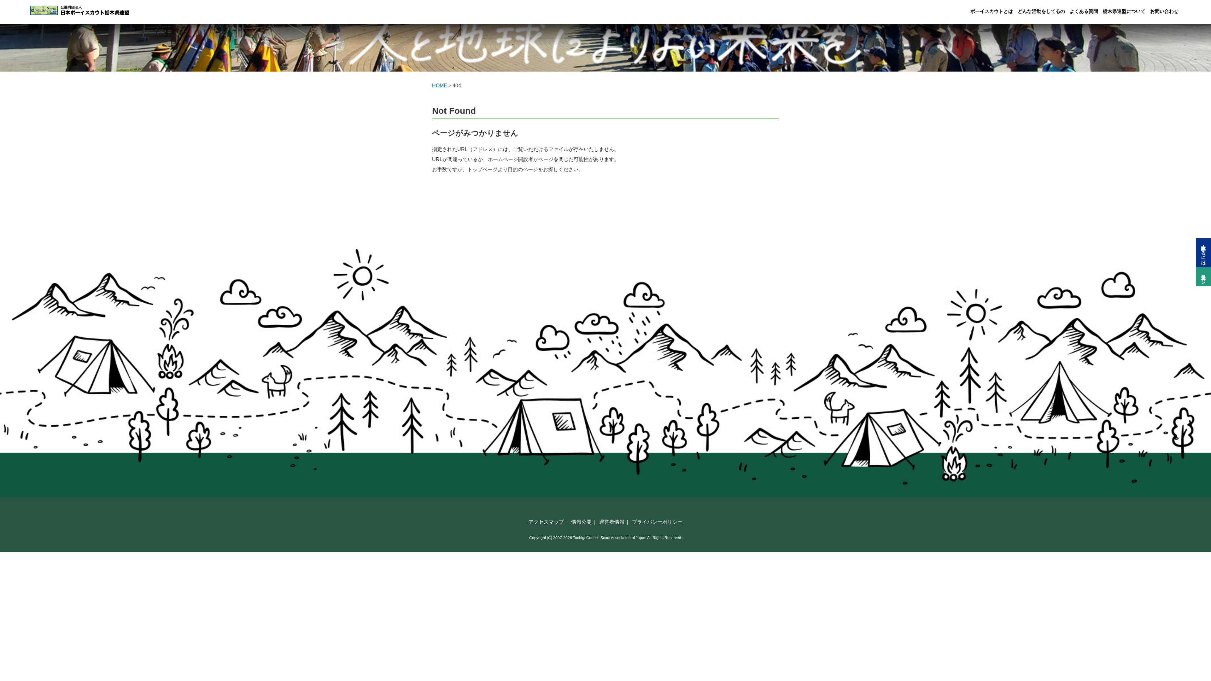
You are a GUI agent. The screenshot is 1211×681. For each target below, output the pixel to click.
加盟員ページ (1203, 277)
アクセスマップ (546, 522)
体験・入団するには (1203, 253)
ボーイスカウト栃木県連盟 (93, 10)
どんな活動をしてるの (1041, 11)
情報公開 (581, 522)
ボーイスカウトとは (991, 11)
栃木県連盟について (1124, 11)
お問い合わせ (1164, 11)
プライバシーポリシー (657, 522)
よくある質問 (1084, 11)
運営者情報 (611, 522)
